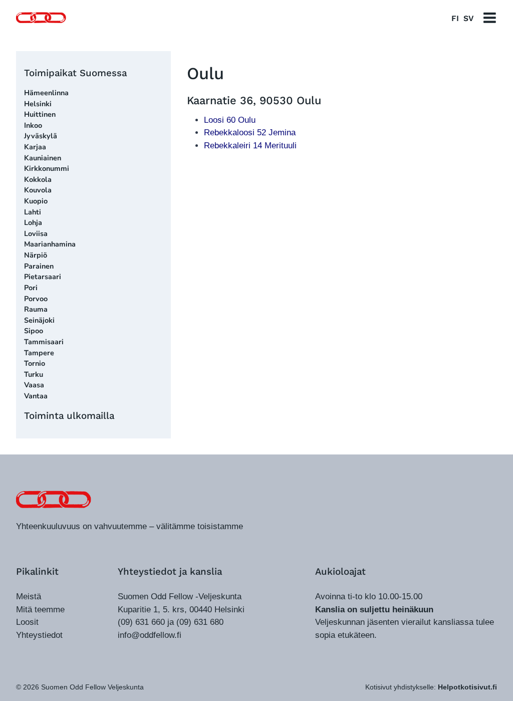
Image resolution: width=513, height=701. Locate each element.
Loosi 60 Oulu (229, 120)
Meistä (28, 596)
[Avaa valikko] (489, 18)
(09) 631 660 (141, 622)
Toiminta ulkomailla (69, 415)
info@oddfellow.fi (149, 635)
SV (468, 18)
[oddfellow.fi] (53, 499)
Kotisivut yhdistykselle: (431, 687)
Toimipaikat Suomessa (75, 73)
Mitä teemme (40, 609)
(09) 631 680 (199, 622)
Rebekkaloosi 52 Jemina (250, 132)
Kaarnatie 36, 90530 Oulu (254, 100)
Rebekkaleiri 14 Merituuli (250, 145)
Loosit (27, 622)
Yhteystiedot (39, 635)
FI (455, 18)
